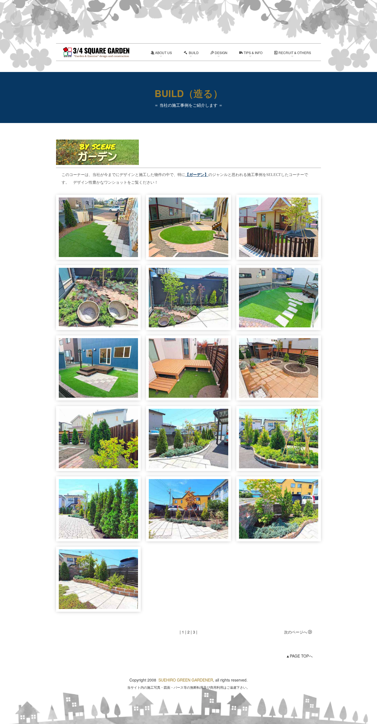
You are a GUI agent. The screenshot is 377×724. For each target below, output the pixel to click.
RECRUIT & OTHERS (294, 52)
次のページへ (295, 632)
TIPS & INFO (253, 52)
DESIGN (221, 52)
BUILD (193, 52)
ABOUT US (163, 52)
